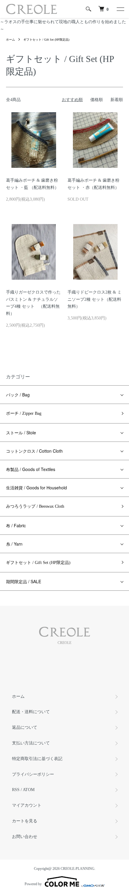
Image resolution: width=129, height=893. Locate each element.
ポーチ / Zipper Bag (23, 413)
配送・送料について (31, 712)
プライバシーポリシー (33, 774)
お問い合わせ (24, 836)
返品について (24, 727)
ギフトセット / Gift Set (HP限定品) (46, 39)
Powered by (33, 884)
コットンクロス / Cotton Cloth (34, 451)
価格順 (96, 99)
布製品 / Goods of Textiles (30, 469)
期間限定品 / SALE (23, 581)
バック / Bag (18, 395)
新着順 (116, 99)
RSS (16, 789)
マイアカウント (26, 805)
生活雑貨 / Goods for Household (36, 488)
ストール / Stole (21, 433)
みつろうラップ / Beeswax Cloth (35, 506)
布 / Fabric (16, 525)
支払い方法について (31, 743)
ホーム (10, 39)
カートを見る (24, 821)
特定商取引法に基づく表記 (37, 758)
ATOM (28, 789)
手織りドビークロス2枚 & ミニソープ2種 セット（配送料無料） (95, 299)
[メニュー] (120, 9)
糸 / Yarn (14, 544)
